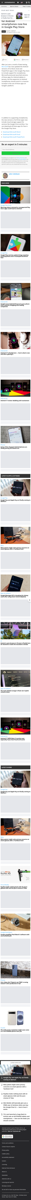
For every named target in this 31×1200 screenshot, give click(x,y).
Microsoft (5, 67)
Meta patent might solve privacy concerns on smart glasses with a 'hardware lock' (14, 1087)
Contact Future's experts (8, 1146)
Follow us (18, 59)
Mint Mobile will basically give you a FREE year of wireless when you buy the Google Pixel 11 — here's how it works (15, 1106)
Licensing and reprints (8, 1182)
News (3, 31)
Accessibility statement (8, 1157)
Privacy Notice (22, 159)
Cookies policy (5, 1154)
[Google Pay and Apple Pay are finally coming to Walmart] (15, 1073)
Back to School (14, 6)
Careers (4, 1161)
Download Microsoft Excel (11, 134)
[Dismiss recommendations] (29, 10)
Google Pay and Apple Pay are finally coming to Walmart (15, 1079)
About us (4, 1171)
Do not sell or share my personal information (14, 1189)
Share (5, 59)
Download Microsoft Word (11, 132)
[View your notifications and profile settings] (18, 2)
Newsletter (26, 59)
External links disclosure (8, 1168)
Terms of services (20, 157)
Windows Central (6, 1186)
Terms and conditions (8, 1143)
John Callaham (12, 31)
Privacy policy (5, 1150)
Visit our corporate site (14, 1131)
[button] (29, 2)
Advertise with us (6, 1179)
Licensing (4, 1164)
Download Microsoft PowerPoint (13, 137)
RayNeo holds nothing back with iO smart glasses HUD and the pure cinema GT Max (15, 1096)
